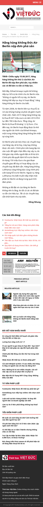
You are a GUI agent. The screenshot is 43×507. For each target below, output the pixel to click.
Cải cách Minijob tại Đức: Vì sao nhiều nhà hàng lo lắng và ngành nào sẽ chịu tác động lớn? (21, 365)
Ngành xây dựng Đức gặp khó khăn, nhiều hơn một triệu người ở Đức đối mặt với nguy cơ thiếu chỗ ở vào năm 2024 (26, 297)
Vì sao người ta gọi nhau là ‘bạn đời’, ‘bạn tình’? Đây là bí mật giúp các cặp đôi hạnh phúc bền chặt (21, 348)
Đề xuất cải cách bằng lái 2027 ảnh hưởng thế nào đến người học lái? (20, 419)
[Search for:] (21, 27)
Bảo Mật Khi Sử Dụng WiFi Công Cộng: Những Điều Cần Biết (20, 376)
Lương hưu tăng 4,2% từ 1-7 (13, 342)
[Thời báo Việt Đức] (21, 13)
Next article (21, 281)
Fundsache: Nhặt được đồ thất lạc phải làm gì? (20, 389)
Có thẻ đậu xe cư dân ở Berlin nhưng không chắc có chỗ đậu (19, 431)
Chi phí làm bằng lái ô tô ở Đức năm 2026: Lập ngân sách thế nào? (20, 425)
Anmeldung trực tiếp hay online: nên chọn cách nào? (21, 394)
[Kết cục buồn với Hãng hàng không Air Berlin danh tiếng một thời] (6, 321)
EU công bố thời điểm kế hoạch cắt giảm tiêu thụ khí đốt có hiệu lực (20, 337)
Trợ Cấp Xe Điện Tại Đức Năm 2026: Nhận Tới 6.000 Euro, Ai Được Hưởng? (20, 436)
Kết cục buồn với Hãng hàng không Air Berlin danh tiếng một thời (26, 319)
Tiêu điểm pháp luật (12, 412)
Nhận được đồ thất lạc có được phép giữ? (19, 360)
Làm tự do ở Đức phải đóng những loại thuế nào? (19, 405)
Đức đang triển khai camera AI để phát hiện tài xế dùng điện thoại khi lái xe (20, 442)
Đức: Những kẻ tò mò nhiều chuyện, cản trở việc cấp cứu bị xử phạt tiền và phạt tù (19, 371)
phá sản (23, 253)
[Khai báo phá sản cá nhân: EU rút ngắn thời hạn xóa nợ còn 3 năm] (6, 310)
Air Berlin (12, 253)
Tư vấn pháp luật (11, 383)
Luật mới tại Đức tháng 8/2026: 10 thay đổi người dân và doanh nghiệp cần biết (19, 399)
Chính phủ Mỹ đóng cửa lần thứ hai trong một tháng (20, 355)
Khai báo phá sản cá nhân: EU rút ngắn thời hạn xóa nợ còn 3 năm (26, 306)
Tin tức (13, 34)
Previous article (21, 279)
